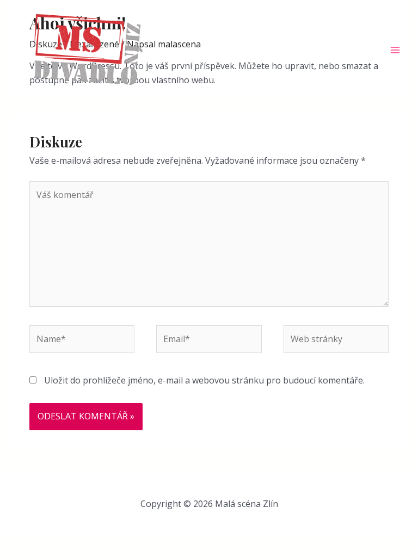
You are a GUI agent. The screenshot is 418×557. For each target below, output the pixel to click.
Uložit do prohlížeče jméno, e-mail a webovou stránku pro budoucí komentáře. (204, 380)
